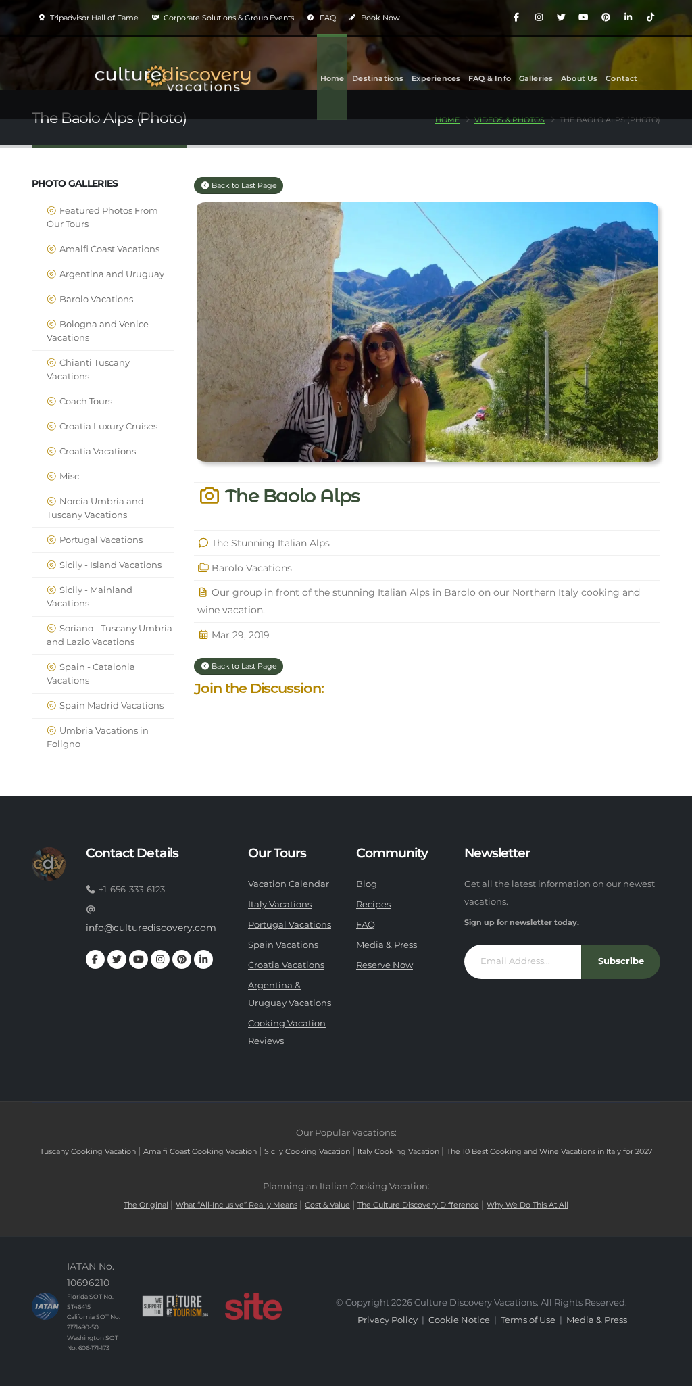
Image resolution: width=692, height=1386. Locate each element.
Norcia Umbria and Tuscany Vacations (95, 508)
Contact (621, 78)
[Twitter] (560, 17)
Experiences (436, 78)
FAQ (327, 17)
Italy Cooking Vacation (398, 1151)
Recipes (373, 904)
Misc (68, 476)
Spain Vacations (283, 945)
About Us (579, 78)
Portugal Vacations (100, 540)
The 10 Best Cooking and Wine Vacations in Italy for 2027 (549, 1151)
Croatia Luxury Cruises (107, 426)
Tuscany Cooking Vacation (88, 1151)
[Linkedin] (627, 17)
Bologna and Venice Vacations (98, 331)
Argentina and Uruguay (110, 274)
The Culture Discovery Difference (418, 1205)
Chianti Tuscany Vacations (88, 369)
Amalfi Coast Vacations (108, 249)
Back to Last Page (243, 185)
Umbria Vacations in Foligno (98, 737)
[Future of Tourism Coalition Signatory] (175, 1306)
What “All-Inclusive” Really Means (236, 1205)
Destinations (377, 78)
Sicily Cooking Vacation (307, 1151)
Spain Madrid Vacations (110, 705)
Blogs (331, 161)
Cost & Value (327, 1205)
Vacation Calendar (288, 884)
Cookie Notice (459, 1320)
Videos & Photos (509, 119)
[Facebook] (516, 17)
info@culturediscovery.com (151, 928)
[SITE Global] (253, 1306)
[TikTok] (650, 17)
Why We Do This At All (527, 1205)
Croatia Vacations (96, 451)
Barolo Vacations (95, 299)
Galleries (536, 78)
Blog (366, 884)
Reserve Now (384, 965)
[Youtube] (583, 17)
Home (332, 78)
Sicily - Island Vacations (109, 565)
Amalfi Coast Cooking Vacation (200, 1151)
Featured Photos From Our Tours (102, 217)
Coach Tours (84, 401)
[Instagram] (538, 17)
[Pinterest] (605, 17)
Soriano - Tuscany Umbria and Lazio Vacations (109, 635)
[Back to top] (668, 1371)
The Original (146, 1205)
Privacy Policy (387, 1320)
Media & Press (386, 945)
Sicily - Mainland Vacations (89, 596)
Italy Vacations (280, 904)
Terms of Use (528, 1320)
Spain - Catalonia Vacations (91, 674)
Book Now (379, 17)
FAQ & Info (489, 78)
